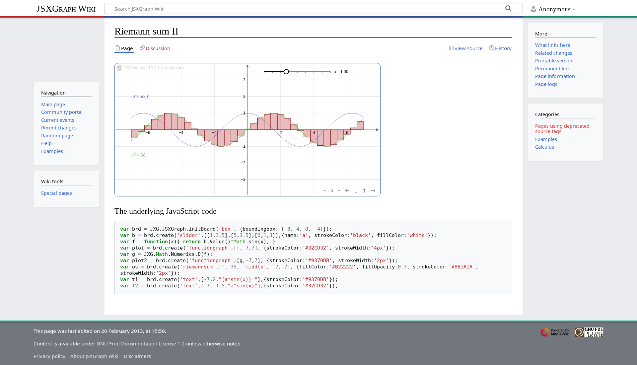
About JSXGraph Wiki (94, 356)
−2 (214, 132)
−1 (243, 146)
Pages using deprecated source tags (562, 128)
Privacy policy (49, 356)
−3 (243, 179)
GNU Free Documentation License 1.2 (141, 343)
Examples (546, 139)
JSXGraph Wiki (66, 8)
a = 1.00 (341, 71)
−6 (148, 132)
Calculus (544, 147)
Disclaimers (137, 356)
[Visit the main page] (66, 49)
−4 (181, 132)
